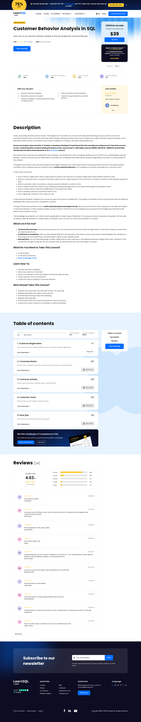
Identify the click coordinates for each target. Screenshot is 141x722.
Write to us (84, 693)
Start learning (21, 48)
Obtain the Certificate (26, 442)
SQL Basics (53, 150)
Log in (104, 14)
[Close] (126, 5)
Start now (90, 351)
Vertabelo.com (64, 693)
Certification (79, 14)
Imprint (40, 711)
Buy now (114, 40)
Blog (60, 685)
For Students (55, 14)
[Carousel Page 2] (114, 110)
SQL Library (66, 14)
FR (118, 685)
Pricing (46, 14)
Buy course (89, 369)
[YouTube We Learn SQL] (75, 711)
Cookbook (62, 688)
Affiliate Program (45, 693)
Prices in (110, 66)
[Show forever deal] (125, 47)
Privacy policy (31, 711)
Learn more (41, 442)
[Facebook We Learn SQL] (64, 711)
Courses (38, 14)
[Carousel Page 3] (116, 110)
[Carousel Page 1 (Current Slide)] (113, 110)
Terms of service (19, 711)
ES (126, 685)
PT (121, 685)
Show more (18, 634)
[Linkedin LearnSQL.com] (69, 711)
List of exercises (23, 352)
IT (123, 685)
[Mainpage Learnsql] (19, 13)
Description (114, 337)
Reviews (114, 341)
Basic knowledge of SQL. (27, 258)
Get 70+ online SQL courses (85, 4)
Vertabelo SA (111, 711)
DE (115, 685)
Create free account (118, 14)
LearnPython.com (65, 691)
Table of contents (115, 333)
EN (99, 14)
